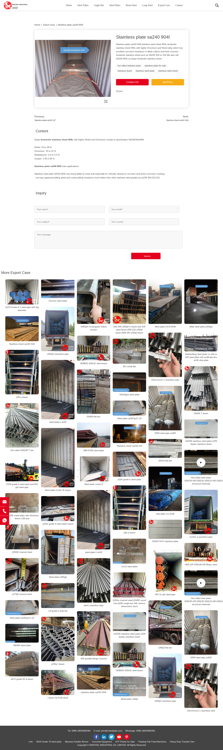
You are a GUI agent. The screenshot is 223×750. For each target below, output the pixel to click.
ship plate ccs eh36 (165, 514)
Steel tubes (82, 5)
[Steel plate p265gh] (57, 552)
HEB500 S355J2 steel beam (93, 363)
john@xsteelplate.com (111, 730)
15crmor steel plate (58, 301)
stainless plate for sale (155, 65)
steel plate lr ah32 (57, 422)
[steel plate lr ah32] (57, 389)
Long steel (147, 5)
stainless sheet (125, 71)
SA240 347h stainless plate (165, 541)
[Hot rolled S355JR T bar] (22, 425)
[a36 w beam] (22, 372)
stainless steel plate (145, 71)
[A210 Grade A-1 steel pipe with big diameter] (22, 291)
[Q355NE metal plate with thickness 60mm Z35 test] (22, 503)
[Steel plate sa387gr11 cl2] (129, 408)
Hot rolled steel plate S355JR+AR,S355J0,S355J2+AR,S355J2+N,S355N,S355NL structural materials (201, 480)
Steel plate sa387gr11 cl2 (129, 418)
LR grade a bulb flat (57, 611)
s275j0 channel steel (22, 594)
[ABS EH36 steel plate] (93, 435)
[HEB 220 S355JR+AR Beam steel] (201, 552)
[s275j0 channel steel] (22, 574)
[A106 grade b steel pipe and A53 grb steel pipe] (22, 468)
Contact (179, 5)
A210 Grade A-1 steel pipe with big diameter (22, 308)
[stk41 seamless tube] (93, 580)
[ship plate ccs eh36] (165, 489)
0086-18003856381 (81, 730)
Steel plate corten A (93, 484)
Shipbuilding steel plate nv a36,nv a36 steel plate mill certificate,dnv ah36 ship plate (201, 357)
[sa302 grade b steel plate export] (57, 508)
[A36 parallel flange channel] (93, 633)
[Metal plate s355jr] (129, 686)
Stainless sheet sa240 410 (129, 446)
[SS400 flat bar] (93, 391)
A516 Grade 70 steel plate (48, 741)
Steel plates (114, 5)
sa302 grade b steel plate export (57, 524)
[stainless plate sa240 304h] (93, 677)
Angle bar (99, 5)
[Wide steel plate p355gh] (201, 301)
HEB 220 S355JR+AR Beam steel (201, 564)
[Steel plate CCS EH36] (165, 301)
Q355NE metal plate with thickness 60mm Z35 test (22, 517)
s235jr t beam (57, 664)
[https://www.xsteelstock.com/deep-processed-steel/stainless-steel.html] (73, 68)
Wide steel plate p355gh (201, 326)
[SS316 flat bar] (165, 448)
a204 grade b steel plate (129, 479)
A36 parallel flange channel (94, 658)
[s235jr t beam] (57, 639)
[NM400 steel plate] (22, 633)
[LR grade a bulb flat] (57, 595)
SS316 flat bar (165, 460)
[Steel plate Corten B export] (57, 457)
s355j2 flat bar (165, 648)
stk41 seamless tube (93, 605)
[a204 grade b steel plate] (129, 464)
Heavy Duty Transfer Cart (182, 741)
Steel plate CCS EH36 (165, 326)
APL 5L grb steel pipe (165, 594)
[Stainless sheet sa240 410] (129, 433)
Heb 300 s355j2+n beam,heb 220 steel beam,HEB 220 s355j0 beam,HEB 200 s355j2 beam (129, 329)
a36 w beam (22, 397)
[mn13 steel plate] (129, 551)
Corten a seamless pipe (201, 537)
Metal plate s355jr (129, 699)
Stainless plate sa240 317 (45, 120)
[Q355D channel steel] (22, 536)
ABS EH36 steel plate (93, 450)
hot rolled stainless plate (129, 65)
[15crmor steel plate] (57, 288)
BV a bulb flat (129, 366)
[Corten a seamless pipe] (201, 512)
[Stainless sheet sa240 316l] (22, 328)
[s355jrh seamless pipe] (57, 329)
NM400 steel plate (22, 645)
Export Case (164, 5)
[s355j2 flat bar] (165, 622)
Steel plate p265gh (58, 577)
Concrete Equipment (102, 741)
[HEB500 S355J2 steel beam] (93, 348)
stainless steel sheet (168, 71)
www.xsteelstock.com (53, 101)
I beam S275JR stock (58, 698)
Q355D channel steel (22, 552)
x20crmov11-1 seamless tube (165, 380)
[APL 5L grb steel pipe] (165, 569)
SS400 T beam (201, 413)
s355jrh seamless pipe (58, 354)
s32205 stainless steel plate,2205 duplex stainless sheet (201, 442)
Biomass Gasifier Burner (76, 741)
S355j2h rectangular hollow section (94, 328)
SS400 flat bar (93, 416)
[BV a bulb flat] (129, 351)
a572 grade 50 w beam (22, 679)
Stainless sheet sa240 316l (177, 120)
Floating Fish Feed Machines (152, 741)
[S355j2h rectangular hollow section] (93, 301)
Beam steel (131, 5)
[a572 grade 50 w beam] (22, 663)
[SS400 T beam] (201, 388)
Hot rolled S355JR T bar (22, 450)
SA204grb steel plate (129, 394)
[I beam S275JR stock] (57, 682)
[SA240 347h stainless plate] (165, 529)
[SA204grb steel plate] (129, 382)
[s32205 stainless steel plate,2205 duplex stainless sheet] (201, 428)
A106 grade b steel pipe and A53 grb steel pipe (22, 485)
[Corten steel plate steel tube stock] (19, 5)
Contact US (132, 82)
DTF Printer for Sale (125, 741)
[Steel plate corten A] (93, 468)
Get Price (168, 82)
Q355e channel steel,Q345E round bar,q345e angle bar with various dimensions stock (129, 603)
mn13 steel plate (129, 566)
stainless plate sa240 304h (93, 692)
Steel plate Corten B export (58, 490)
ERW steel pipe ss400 (165, 433)
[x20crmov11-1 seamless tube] (165, 355)
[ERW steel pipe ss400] (165, 408)
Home (69, 5)
